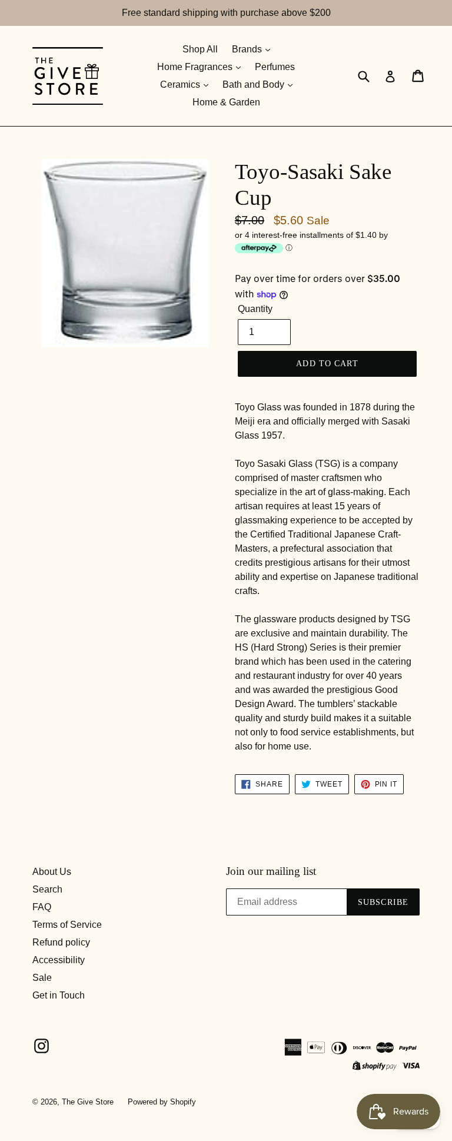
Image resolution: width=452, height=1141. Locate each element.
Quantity (255, 309)
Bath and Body (254, 84)
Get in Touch (58, 995)
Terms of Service (67, 925)
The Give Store (88, 1101)
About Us (51, 872)
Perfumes (275, 67)
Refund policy (61, 942)
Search (47, 889)
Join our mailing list (271, 871)
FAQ (41, 907)
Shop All (200, 49)
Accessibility (58, 960)
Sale (42, 978)
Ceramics (181, 84)
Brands (248, 49)
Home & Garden (226, 102)
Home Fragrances (196, 67)
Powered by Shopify (162, 1101)
